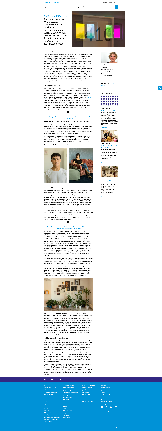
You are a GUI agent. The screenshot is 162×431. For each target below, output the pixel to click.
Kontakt (115, 2)
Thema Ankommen (105, 108)
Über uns (85, 7)
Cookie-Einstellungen (105, 411)
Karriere (92, 7)
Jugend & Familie (48, 7)
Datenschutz (115, 379)
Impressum (107, 379)
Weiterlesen (104, 127)
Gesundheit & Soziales (59, 7)
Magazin (79, 7)
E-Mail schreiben (105, 77)
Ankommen (60, 10)
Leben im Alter (70, 7)
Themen (54, 10)
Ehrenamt (110, 2)
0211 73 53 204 (106, 71)
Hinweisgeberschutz (96, 379)
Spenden (105, 2)
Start (45, 10)
